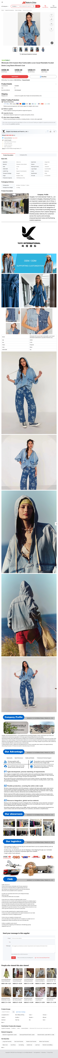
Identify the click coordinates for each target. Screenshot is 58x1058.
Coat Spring (21, 1045)
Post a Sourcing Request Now (42, 957)
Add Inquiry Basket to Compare (29, 54)
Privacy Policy (50, 1052)
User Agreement (37, 1052)
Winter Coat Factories (44, 1041)
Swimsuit (3, 1020)
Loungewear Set (5, 1014)
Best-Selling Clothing (19, 1014)
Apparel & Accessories (9, 10)
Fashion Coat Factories (31, 1041)
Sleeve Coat (5, 1045)
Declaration (43, 1052)
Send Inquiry (15, 76)
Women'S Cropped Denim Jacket (10, 1034)
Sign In (3, 148)
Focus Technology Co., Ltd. (20, 1052)
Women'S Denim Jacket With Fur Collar (45, 1034)
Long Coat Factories (7, 1041)
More (2, 1047)
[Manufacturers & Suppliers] (29, 2)
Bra (30, 1020)
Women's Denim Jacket (27, 10)
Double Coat (29, 1045)
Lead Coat (37, 1045)
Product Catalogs (21, 1012)
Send (13, 957)
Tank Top (17, 1020)
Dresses (44, 1014)
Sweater (31, 1017)
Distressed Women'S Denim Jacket (27, 1034)
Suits (44, 1020)
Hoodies (17, 1017)
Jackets (3, 1017)
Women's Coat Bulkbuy (47, 1045)
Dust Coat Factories (18, 1041)
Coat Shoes (13, 1045)
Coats (30, 1014)
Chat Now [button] (44, 76)
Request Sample (26, 80)
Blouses (44, 1017)
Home (2, 10)
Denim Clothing (18, 10)
